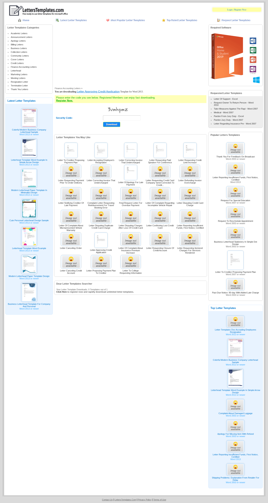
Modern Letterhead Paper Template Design (29, 276)
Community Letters (20, 56)
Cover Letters (17, 59)
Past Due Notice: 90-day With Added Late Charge (235, 292)
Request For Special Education (235, 200)
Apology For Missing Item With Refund (235, 434)
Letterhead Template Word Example (29, 248)
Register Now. (64, 100)
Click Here (61, 292)
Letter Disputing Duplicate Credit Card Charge (101, 226)
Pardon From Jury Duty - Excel (229, 116)
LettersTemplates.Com (125, 499)
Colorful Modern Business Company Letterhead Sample (29, 131)
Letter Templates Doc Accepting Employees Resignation (235, 331)
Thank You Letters (19, 89)
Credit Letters (17, 63)
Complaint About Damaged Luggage (236, 413)
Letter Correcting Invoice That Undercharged (130, 161)
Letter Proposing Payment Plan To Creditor (101, 271)
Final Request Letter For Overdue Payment (130, 204)
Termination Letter (19, 85)
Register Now (240, 9)
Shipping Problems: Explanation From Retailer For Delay (235, 479)
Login (230, 9)
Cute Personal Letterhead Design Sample (29, 220)
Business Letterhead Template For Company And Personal (29, 305)
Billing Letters (17, 44)
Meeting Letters (18, 78)
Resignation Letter (19, 82)
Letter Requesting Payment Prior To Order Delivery (71, 181)
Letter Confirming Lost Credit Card (160, 226)
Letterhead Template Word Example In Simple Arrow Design (29, 161)
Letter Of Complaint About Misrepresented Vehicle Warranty (71, 227)
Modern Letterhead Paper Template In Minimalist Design (29, 191)
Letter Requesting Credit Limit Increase (189, 161)
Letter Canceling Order (71, 248)
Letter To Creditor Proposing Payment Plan (70, 161)
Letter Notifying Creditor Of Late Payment (71, 204)
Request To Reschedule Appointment (235, 221)
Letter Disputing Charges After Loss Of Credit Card (131, 226)
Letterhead (16, 70)
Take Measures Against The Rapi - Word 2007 (236, 109)
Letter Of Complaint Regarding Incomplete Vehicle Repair (160, 204)
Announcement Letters (21, 37)
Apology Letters (18, 41)
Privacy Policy (144, 499)
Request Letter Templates (235, 20)
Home (25, 20)
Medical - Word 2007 (223, 112)
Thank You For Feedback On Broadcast (235, 156)
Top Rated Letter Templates (181, 20)
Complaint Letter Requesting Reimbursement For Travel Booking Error (101, 205)
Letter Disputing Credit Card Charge (190, 204)
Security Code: (64, 118)
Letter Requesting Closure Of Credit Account (160, 249)
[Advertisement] (130, 56)
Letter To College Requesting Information (131, 271)
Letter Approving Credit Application (98, 91)
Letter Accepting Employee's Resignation (101, 161)
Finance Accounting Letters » (68, 88)
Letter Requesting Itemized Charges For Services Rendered (190, 250)
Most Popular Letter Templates (127, 20)
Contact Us (107, 499)
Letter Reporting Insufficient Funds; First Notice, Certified (190, 226)
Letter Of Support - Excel (226, 99)
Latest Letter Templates (73, 20)
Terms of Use (159, 499)
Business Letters (19, 48)
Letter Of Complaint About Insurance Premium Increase (131, 250)
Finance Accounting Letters (24, 67)
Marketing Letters (19, 74)
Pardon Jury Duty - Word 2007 (228, 120)
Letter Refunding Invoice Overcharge (189, 181)
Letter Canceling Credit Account (71, 271)
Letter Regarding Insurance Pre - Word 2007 (235, 123)
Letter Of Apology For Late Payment (130, 183)
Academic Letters (19, 33)
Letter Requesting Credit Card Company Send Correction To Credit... (160, 182)
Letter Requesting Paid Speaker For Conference (160, 161)
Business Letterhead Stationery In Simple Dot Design (235, 243)
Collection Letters (19, 52)
